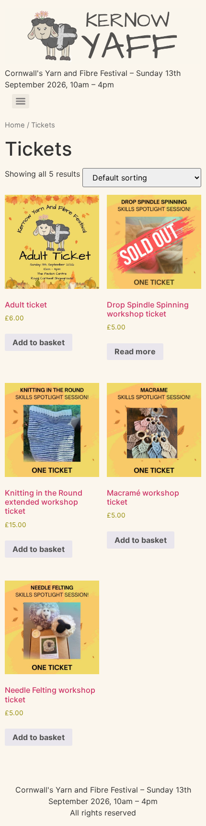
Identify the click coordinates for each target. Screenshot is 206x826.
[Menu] (20, 101)
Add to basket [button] (38, 342)
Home (15, 125)
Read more (135, 351)
